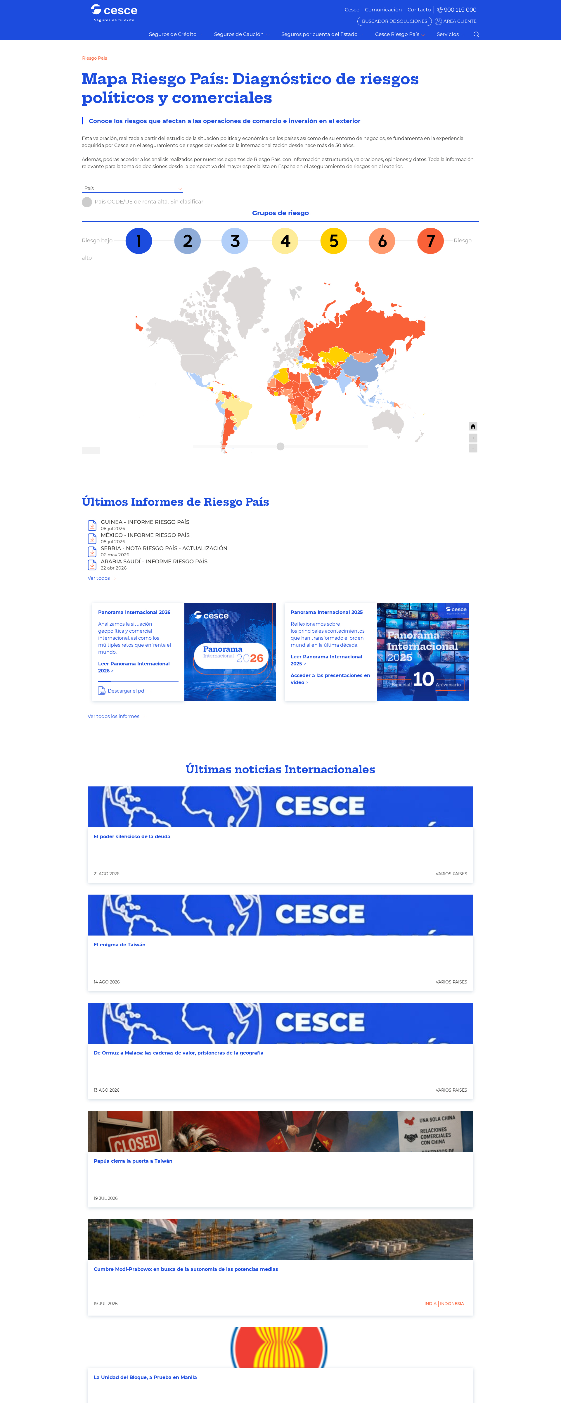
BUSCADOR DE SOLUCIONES (394, 21)
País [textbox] (89, 188)
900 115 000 (460, 9)
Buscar (476, 34)
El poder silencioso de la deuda (132, 836)
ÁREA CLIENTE (460, 21)
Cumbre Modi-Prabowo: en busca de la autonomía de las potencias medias (186, 1269)
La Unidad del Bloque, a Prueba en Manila (145, 1377)
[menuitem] (383, 10)
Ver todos (99, 578)
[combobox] (132, 188)
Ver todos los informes (113, 716)
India (431, 1303)
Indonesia (452, 1303)
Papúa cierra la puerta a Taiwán (133, 1161)
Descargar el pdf (127, 691)
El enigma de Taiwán (120, 945)
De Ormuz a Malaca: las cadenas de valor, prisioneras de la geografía (179, 1053)
